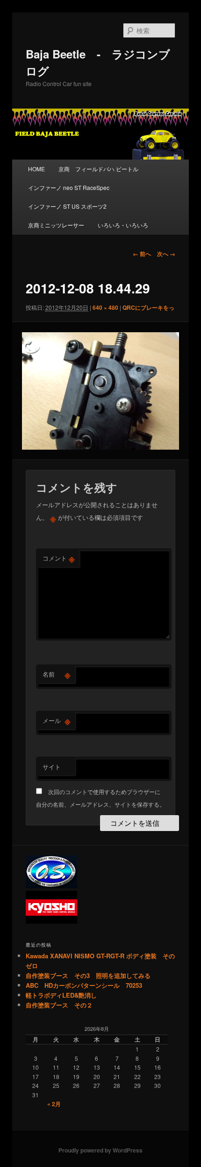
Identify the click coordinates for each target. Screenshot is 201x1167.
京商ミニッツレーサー (56, 225)
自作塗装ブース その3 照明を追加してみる (88, 975)
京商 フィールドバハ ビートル (98, 169)
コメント (59, 558)
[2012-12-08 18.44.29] (100, 391)
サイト (52, 766)
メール (57, 720)
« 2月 (54, 1104)
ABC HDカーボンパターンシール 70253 (84, 985)
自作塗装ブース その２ (59, 1004)
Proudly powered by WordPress (100, 1150)
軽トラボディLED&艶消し (61, 995)
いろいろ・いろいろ (123, 225)
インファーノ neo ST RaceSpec (68, 187)
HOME (36, 169)
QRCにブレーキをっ (148, 307)
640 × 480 (105, 307)
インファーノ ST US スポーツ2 (67, 206)
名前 (57, 674)
